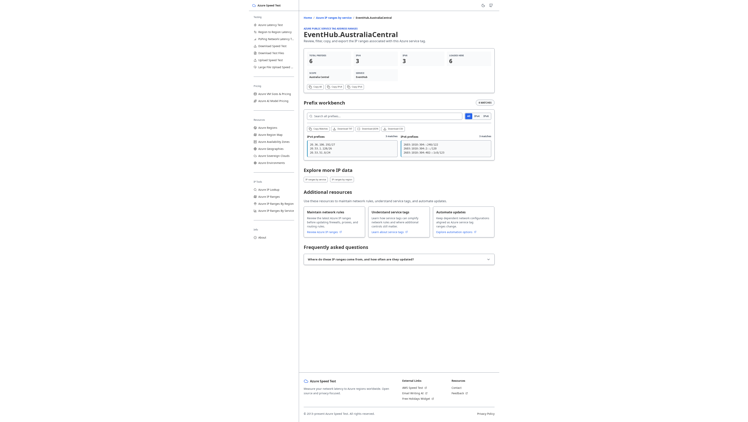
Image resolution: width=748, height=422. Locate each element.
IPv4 (477, 116)
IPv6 (486, 116)
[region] (352, 148)
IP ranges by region (342, 179)
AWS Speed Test (412, 388)
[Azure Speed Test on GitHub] (491, 5)
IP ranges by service (315, 179)
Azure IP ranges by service (334, 18)
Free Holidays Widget (416, 399)
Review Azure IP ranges (323, 232)
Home (308, 18)
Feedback (458, 393)
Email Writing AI (413, 393)
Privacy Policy (486, 414)
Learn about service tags (388, 232)
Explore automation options (454, 232)
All (468, 116)
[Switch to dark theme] (483, 5)
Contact (457, 388)
